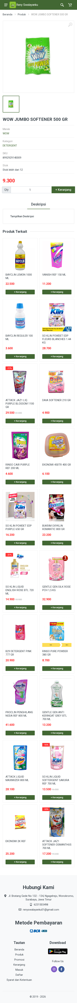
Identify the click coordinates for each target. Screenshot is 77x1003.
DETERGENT (10, 145)
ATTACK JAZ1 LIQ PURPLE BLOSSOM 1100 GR (20, 404)
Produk (22, 14)
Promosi (19, 959)
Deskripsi (38, 204)
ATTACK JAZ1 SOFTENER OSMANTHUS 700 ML (56, 845)
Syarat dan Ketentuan (19, 980)
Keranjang (19, 964)
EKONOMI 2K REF (16, 841)
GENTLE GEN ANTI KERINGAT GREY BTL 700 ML (54, 716)
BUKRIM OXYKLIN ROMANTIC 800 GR (53, 527)
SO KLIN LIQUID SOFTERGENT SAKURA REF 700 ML (55, 780)
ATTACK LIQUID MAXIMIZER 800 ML (17, 778)
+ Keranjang (20, 292)
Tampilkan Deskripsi (22, 216)
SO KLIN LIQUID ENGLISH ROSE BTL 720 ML (20, 590)
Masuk (19, 969)
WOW (6, 133)
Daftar (19, 974)
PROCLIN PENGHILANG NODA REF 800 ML (19, 714)
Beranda (7, 14)
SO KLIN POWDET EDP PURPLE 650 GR (19, 527)
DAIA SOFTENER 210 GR (56, 400)
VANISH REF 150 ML (54, 274)
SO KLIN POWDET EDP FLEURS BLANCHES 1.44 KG (56, 339)
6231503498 (41, 904)
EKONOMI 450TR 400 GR (56, 464)
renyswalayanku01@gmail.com (41, 909)
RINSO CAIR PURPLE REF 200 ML (18, 466)
